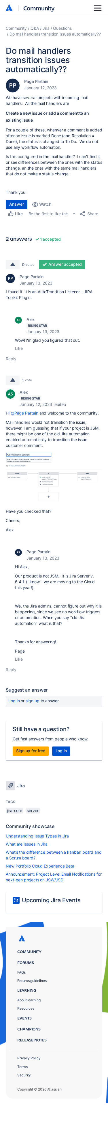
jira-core (14, 810)
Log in (14, 700)
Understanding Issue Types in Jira (37, 835)
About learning (29, 1000)
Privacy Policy (29, 1058)
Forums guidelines (32, 980)
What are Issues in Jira (27, 844)
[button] (54, 478)
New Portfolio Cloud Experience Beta (40, 865)
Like (19, 348)
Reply (11, 358)
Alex (30, 319)
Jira (46, 28)
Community (39, 8)
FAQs (21, 972)
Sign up (32, 700)
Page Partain (36, 81)
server (33, 810)
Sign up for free (30, 750)
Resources (25, 1008)
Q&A (35, 28)
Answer (16, 204)
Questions (62, 28)
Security (24, 1075)
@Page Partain (24, 413)
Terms (22, 1067)
